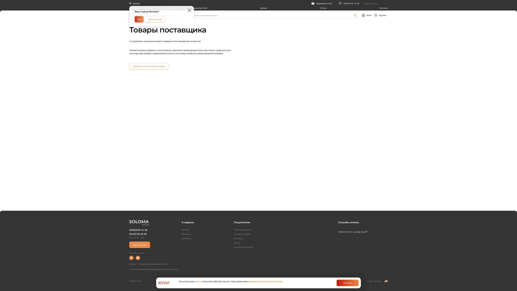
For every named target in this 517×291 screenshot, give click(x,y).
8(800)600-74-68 (138, 229)
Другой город (155, 19)
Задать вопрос (140, 244)
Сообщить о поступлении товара (148, 66)
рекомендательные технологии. (265, 281)
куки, (197, 281)
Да (139, 19)
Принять (347, 282)
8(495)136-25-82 (138, 234)
